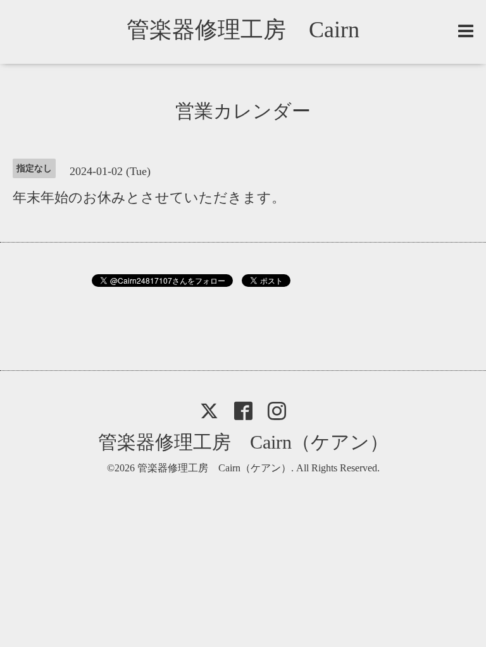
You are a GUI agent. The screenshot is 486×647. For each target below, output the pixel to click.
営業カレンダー (243, 110)
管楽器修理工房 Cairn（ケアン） (243, 442)
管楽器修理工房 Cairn (254, 29)
